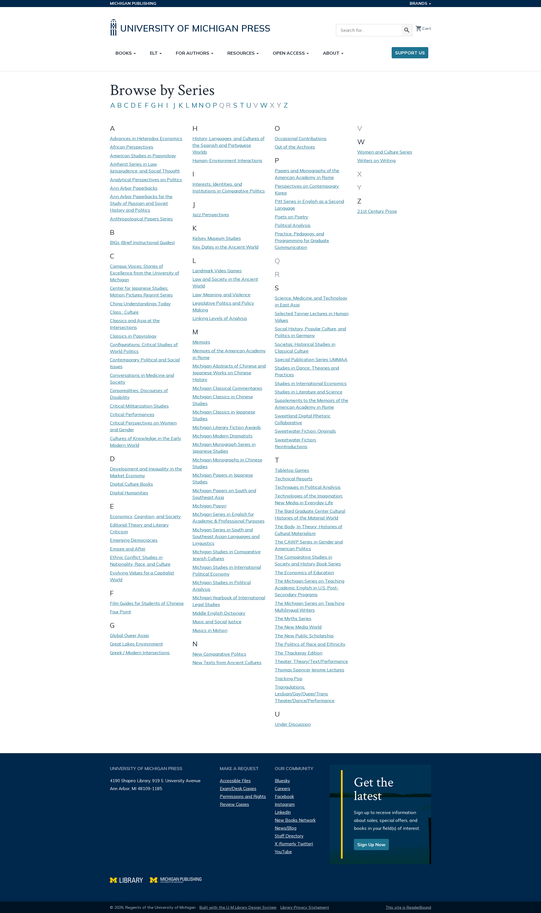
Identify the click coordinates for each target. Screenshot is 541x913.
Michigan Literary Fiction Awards (226, 427)
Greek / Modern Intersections (140, 652)
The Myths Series (293, 618)
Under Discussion (293, 724)
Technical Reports (293, 478)
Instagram (285, 804)
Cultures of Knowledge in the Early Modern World (145, 442)
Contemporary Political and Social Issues (145, 363)
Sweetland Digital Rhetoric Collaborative (303, 419)
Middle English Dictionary (218, 613)
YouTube (283, 851)
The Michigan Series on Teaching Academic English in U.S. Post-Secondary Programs (309, 587)
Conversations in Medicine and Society (142, 378)
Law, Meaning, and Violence (221, 294)
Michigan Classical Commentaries (227, 388)
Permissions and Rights (243, 796)
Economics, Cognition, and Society (145, 516)
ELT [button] (154, 53)
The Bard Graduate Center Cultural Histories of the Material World (310, 514)
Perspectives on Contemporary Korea (307, 189)
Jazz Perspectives (210, 214)
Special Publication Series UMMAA (311, 359)
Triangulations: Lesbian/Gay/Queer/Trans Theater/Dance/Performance (304, 693)
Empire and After (127, 549)
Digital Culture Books (131, 484)
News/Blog (285, 828)
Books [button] (124, 53)
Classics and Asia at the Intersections (135, 324)
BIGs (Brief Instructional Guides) (142, 242)
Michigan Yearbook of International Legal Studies (228, 601)
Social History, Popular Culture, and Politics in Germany (310, 332)
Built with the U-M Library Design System (237, 907)
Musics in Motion (209, 630)
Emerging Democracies (134, 540)
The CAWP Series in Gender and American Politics (309, 545)
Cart (423, 28)
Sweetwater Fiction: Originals (305, 431)
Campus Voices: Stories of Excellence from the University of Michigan (144, 272)
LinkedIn (283, 812)
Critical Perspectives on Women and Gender (143, 426)
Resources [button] (241, 53)
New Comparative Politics (219, 654)
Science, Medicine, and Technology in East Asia (311, 301)
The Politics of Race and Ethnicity (310, 644)
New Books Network (295, 820)
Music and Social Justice (216, 621)
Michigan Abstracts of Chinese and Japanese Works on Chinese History (229, 372)
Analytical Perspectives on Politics (146, 179)
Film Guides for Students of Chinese (147, 603)
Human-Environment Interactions (227, 160)
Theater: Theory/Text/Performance (311, 661)
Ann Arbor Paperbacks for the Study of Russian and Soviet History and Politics (141, 203)
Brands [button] (419, 3)
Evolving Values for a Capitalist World (142, 576)
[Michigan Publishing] (178, 879)
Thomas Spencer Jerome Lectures (309, 670)
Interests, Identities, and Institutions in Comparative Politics (228, 187)
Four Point (120, 611)
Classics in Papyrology (133, 336)
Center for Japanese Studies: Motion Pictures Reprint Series (141, 291)
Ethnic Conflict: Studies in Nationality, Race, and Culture (140, 560)
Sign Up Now (371, 844)
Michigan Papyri (209, 506)
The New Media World (298, 627)
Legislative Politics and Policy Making (223, 306)
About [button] (332, 53)
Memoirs (201, 342)
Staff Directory (289, 836)
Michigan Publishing (133, 3)
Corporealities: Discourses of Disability (139, 394)
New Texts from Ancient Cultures (226, 662)
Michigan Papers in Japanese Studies (222, 478)
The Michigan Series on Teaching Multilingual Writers (309, 606)
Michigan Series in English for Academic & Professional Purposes (228, 517)
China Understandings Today (140, 303)
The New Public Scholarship (304, 635)
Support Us (410, 53)
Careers (282, 788)
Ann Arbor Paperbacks (134, 188)
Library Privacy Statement (304, 907)
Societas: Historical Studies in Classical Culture (305, 347)
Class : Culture (124, 312)
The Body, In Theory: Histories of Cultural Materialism (308, 530)
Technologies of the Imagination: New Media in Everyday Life (309, 499)
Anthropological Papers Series (141, 219)
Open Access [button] (289, 53)
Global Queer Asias (129, 635)
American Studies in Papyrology (143, 155)
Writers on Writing (376, 160)
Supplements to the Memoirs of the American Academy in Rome (311, 403)
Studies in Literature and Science (308, 392)
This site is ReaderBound (408, 907)
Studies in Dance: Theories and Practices (307, 371)
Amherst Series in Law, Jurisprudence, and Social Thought (145, 167)
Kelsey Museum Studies (216, 238)
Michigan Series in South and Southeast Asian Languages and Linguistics (226, 536)
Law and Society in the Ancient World (225, 282)
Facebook (284, 796)
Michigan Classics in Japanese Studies (223, 415)
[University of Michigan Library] (130, 879)
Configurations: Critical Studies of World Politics (144, 348)
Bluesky (282, 780)
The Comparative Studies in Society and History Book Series (308, 560)
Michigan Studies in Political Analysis (221, 586)
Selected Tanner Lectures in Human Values (312, 317)
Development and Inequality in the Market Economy (146, 472)
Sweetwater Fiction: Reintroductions (295, 443)
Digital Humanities (129, 493)
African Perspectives (131, 147)
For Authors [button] (193, 53)
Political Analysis (293, 225)
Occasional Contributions (301, 138)
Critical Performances (132, 414)
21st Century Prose (377, 211)
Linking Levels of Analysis (219, 318)
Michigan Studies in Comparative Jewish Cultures (226, 555)
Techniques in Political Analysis (308, 487)
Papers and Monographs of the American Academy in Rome (307, 174)
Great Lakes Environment (136, 644)
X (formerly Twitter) (294, 843)
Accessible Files (235, 780)
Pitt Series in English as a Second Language (309, 204)
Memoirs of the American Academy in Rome (229, 354)
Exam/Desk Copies (238, 788)
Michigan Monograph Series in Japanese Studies (224, 447)
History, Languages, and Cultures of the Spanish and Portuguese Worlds (228, 145)
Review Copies (234, 804)
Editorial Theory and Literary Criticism (139, 528)
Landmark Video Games (217, 270)
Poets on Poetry (291, 217)
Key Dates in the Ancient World (225, 247)
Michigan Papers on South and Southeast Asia (224, 494)
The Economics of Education (304, 572)
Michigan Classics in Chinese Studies (222, 400)
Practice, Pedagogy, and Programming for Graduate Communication (302, 240)
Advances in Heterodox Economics (146, 138)
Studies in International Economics (311, 383)
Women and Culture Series (384, 152)
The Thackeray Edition (298, 653)
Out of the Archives (295, 147)
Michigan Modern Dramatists (222, 436)
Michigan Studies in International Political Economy (226, 570)
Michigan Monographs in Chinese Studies (227, 463)
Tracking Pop (288, 678)
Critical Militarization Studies (139, 406)
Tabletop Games (292, 470)
